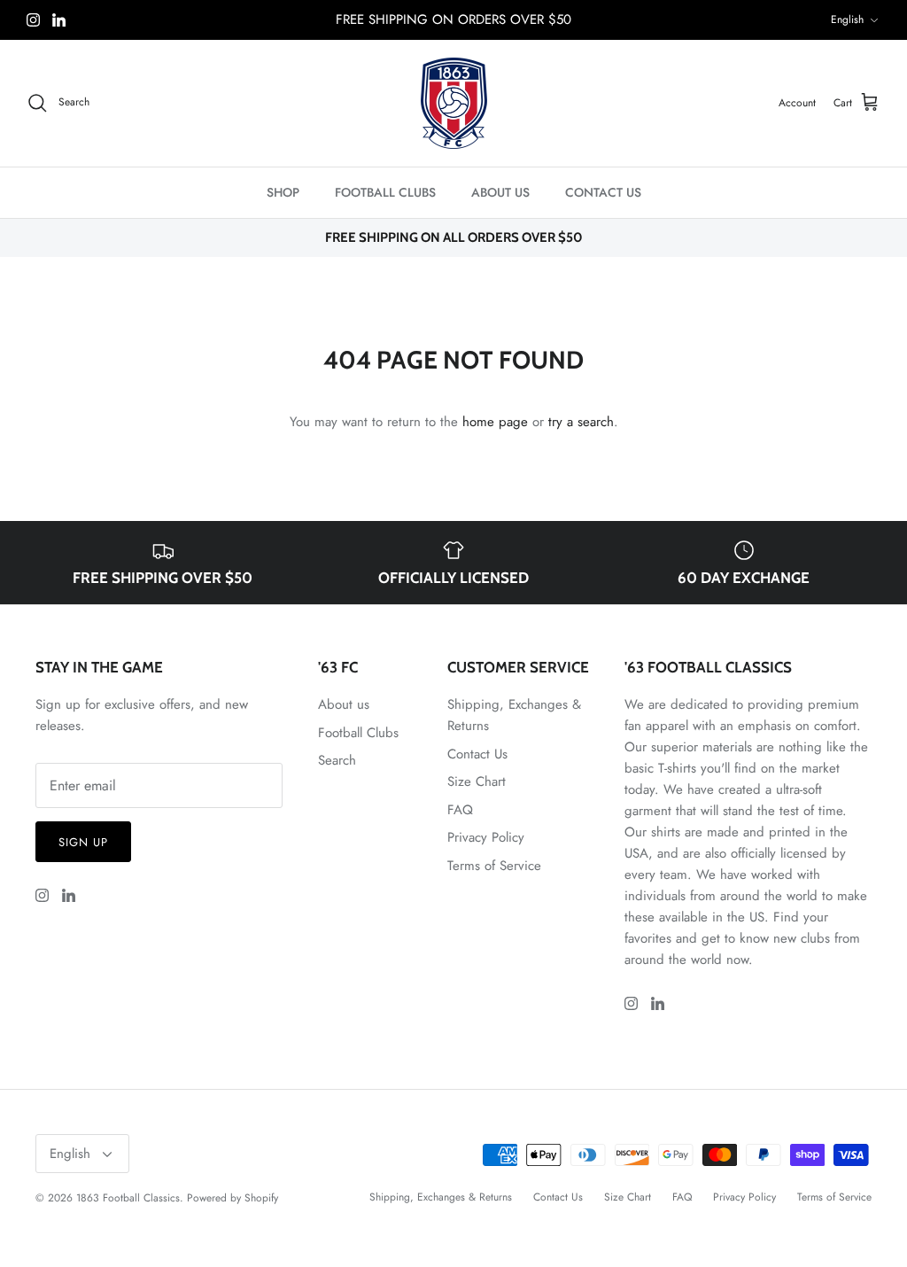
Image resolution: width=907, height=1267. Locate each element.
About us (343, 704)
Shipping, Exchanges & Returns (440, 1197)
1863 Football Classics (128, 1198)
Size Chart (476, 781)
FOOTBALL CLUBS (385, 192)
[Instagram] (33, 20)
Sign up (83, 842)
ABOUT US (500, 192)
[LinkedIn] (59, 20)
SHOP (283, 192)
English (847, 19)
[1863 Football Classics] (454, 103)
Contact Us (477, 754)
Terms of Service (494, 865)
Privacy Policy (485, 837)
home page (495, 421)
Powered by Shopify (232, 1198)
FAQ (460, 810)
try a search (581, 421)
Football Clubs (358, 732)
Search (337, 760)
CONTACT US (603, 192)
